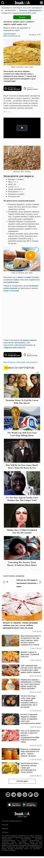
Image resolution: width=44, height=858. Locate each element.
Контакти (5, 832)
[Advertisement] (22, 315)
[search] (2, 2)
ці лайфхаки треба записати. (19, 346)
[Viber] (19, 794)
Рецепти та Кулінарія (16, 362)
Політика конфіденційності (12, 821)
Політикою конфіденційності (30, 10)
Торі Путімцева (10, 34)
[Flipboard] (30, 794)
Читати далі (22, 781)
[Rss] (8, 794)
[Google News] (25, 794)
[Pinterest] (36, 794)
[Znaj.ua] (22, 3)
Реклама (5, 825)
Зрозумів (22, 17)
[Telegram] (13, 794)
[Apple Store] (14, 804)
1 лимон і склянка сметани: (27, 277)
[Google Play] (29, 804)
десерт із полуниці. (11, 290)
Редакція (5, 828)
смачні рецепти (31, 362)
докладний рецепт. (11, 282)
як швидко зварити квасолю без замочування (20, 341)
